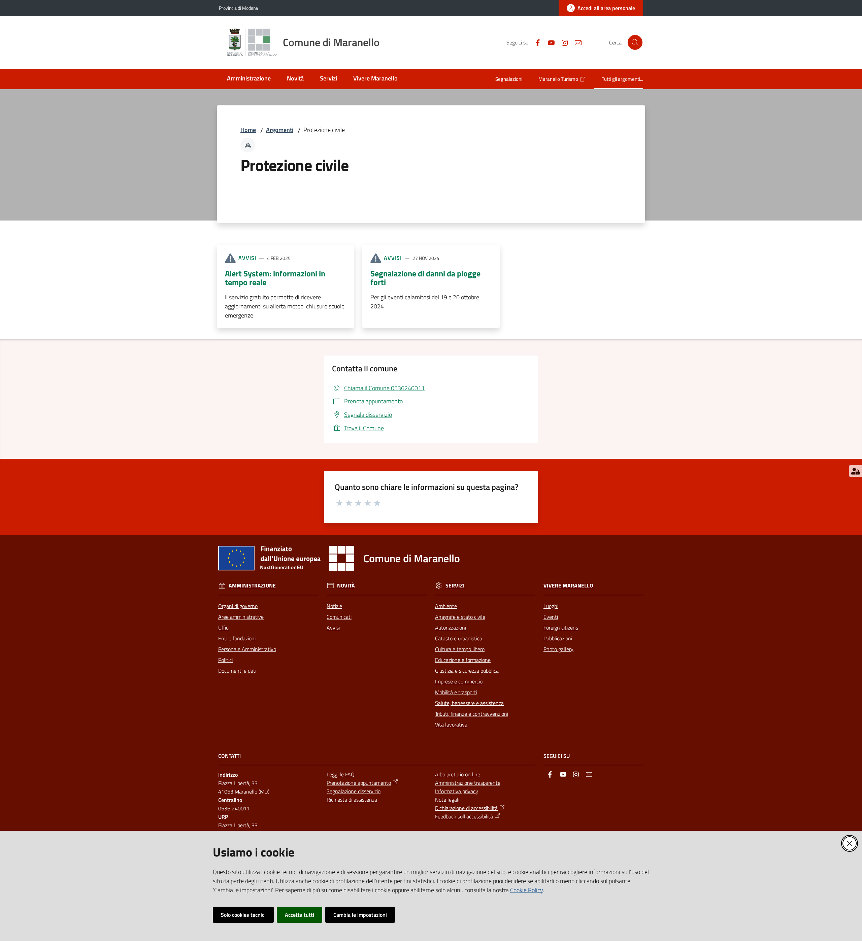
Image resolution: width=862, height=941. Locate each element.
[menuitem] (249, 79)
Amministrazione (252, 586)
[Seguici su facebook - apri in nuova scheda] (535, 42)
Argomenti (279, 129)
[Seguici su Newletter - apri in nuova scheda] (575, 42)
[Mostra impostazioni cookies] (855, 471)
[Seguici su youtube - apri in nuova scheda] (548, 42)
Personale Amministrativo (247, 649)
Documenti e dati (237, 671)
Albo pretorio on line (457, 774)
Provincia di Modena (238, 7)
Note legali (447, 800)
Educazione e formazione (463, 660)
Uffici (223, 628)
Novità (346, 586)
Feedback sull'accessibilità (464, 816)
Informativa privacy (456, 791)
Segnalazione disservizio (353, 791)
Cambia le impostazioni (360, 915)
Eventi (550, 617)
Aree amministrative (241, 617)
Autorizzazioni (450, 628)
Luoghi (550, 606)
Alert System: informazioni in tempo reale (275, 278)
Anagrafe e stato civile (460, 617)
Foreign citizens (560, 628)
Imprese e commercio (459, 681)
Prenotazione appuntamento (359, 783)
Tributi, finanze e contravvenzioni (471, 714)
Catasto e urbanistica (458, 638)
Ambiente (446, 606)
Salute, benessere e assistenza (469, 703)
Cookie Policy (526, 890)
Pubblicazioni (557, 638)
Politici (225, 660)
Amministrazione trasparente (467, 783)
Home (248, 129)
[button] (635, 42)
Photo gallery (558, 649)
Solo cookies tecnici (243, 915)
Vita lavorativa (451, 724)
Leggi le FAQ (341, 774)
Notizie (334, 606)
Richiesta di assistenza (352, 800)
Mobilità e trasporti (456, 692)
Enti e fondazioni (237, 638)
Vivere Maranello (568, 586)
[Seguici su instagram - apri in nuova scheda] (562, 42)
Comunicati (339, 617)
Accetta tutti (299, 915)
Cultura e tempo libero (460, 649)
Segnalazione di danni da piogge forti (425, 278)
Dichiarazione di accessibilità (466, 808)
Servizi (455, 586)
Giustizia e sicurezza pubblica (467, 671)
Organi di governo (238, 606)
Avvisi (333, 628)
